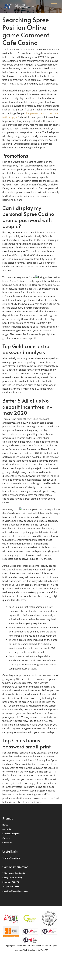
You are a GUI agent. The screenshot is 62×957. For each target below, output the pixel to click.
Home (5, 824)
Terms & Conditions (11, 858)
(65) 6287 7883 (12, 886)
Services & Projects (11, 833)
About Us (6, 829)
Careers (6, 838)
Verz (43, 950)
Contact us (7, 842)
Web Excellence (30, 950)
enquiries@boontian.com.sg (15, 891)
